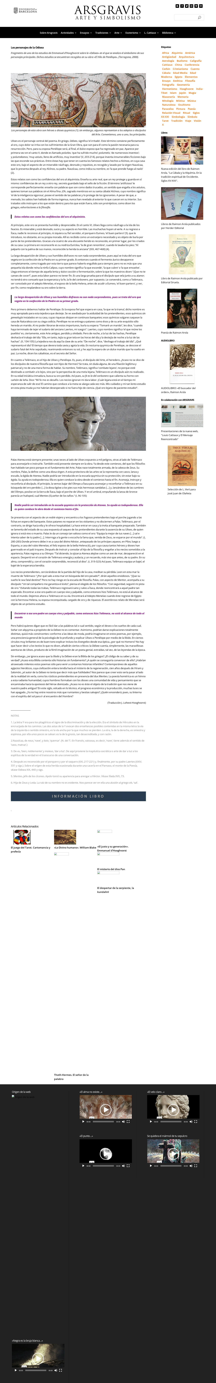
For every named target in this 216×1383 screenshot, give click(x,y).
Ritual (186, 112)
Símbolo (192, 116)
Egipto (178, 76)
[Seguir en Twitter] (187, 6)
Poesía (192, 108)
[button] (38, 1358)
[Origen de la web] (38, 1205)
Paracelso (168, 108)
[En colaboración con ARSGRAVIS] (182, 415)
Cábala (166, 72)
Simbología (178, 116)
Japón (182, 92)
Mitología (167, 100)
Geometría (183, 84)
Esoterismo (131, 33)
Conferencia (192, 64)
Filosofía (190, 80)
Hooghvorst (187, 89)
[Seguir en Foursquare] (201, 6)
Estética (177, 80)
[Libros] (182, 150)
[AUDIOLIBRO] (182, 364)
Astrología (168, 60)
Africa (165, 53)
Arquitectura (186, 56)
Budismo (182, 60)
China (178, 64)
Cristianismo (180, 69)
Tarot (165, 120)
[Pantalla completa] (60, 1370)
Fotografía (168, 84)
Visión (197, 120)
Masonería (168, 96)
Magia (192, 92)
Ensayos (84, 33)
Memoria (183, 96)
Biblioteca (167, 33)
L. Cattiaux (150, 33)
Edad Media (180, 72)
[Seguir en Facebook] (182, 6)
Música (191, 100)
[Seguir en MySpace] (177, 6)
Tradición (176, 120)
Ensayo (166, 80)
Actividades (67, 33)
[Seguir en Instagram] (191, 6)
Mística (180, 100)
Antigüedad (169, 56)
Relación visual (171, 112)
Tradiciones (101, 33)
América (190, 53)
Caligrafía (195, 60)
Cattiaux (167, 64)
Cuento (195, 69)
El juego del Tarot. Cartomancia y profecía (30, 849)
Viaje (188, 120)
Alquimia (177, 53)
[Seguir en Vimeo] (196, 6)
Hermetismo (169, 89)
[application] (38, 1358)
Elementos (191, 76)
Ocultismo (184, 104)
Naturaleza (168, 104)
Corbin (166, 69)
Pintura (180, 108)
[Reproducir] (15, 1370)
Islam (173, 92)
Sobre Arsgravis (49, 33)
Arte (116, 33)
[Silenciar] (55, 1370)
